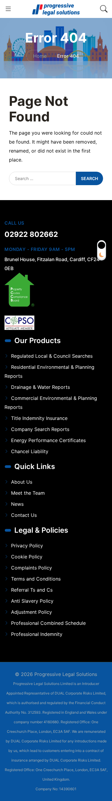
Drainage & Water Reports (40, 387)
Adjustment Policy (31, 612)
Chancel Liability (29, 451)
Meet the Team (28, 493)
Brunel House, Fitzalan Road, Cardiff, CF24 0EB (51, 263)
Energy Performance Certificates (48, 440)
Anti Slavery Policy (32, 601)
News (17, 504)
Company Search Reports (40, 429)
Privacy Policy (27, 546)
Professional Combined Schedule (48, 623)
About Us (21, 482)
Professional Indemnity (36, 634)
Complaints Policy (31, 568)
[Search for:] (42, 178)
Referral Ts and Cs (32, 590)
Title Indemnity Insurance (39, 418)
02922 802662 (31, 234)
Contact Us (24, 515)
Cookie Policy (26, 557)
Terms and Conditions (36, 579)
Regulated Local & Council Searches (52, 356)
